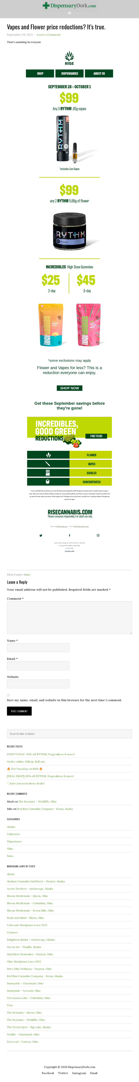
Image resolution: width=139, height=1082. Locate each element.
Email (12, 659)
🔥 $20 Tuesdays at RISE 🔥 (25, 768)
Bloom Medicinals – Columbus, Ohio (30, 903)
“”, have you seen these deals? (26, 783)
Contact (12, 932)
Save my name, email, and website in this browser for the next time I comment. (64, 700)
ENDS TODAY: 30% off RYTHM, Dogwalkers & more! (41, 754)
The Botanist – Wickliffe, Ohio (37, 801)
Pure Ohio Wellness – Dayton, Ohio (29, 968)
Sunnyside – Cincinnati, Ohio (25, 983)
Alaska (11, 826)
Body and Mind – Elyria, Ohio (25, 917)
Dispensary (14, 841)
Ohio (10, 848)
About (11, 874)
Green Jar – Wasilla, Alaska (24, 947)
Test (10, 1005)
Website (13, 677)
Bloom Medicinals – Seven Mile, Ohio (30, 910)
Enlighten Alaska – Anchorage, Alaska (31, 939)
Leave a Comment (49, 34)
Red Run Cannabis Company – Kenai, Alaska (45, 808)
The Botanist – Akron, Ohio (24, 1012)
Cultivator (13, 834)
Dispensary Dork (69, 5)
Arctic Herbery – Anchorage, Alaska (30, 888)
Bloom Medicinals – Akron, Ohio (27, 896)
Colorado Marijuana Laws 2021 (27, 925)
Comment (15, 598)
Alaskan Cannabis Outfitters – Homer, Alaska (36, 881)
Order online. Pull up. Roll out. (26, 761)
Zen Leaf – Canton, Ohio (22, 1041)
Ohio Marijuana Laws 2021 (24, 961)
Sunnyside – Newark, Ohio (24, 990)
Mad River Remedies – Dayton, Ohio (30, 954)
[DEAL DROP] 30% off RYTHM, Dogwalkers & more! (40, 776)
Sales (27, 574)
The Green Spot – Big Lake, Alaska (29, 1027)
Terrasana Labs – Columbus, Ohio (28, 998)
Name (12, 641)
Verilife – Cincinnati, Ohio (23, 1034)
